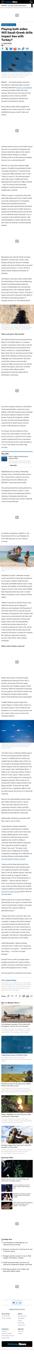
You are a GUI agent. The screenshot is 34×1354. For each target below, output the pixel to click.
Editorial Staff (5, 1338)
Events (20, 1320)
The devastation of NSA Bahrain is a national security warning (15, 1243)
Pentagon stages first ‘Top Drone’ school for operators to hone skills (16, 1146)
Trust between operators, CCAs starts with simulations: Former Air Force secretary (15, 1025)
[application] (17, 1168)
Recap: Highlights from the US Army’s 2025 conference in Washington (16, 1115)
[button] (17, 1168)
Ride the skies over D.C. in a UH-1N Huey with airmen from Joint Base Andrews (15, 1180)
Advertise (4, 1331)
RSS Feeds (21, 1323)
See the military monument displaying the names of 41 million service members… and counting (22, 1204)
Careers (20, 1333)
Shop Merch (21, 1325)
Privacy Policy (6, 1316)
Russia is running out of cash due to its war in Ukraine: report (17, 1250)
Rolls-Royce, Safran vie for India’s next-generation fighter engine (16, 1270)
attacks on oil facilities (24, 87)
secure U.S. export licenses (10, 891)
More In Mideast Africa (10, 1003)
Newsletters (21, 1318)
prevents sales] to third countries (13, 859)
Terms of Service (6, 1318)
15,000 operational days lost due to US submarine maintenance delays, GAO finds (17, 1263)
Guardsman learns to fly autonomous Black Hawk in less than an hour (16, 1085)
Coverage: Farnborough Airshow (17, 5)
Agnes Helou (7, 43)
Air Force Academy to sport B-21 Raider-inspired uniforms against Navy (21, 1186)
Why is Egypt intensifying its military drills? (18, 457)
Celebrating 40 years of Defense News (14, 1055)
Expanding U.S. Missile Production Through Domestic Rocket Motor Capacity (22, 1195)
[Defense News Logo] (12, 2)
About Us (20, 1331)
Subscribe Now (22, 1316)
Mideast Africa (8, 25)
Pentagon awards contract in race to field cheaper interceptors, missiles (17, 1257)
